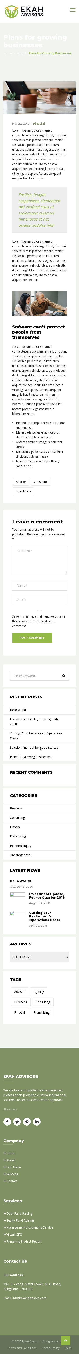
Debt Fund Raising (19, 1213)
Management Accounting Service (29, 1227)
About (10, 1160)
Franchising (23, 491)
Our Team (13, 1167)
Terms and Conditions (22, 1348)
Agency (39, 991)
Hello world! (18, 710)
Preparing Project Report (24, 1241)
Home (7, 53)
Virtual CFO (14, 1234)
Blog (20, 53)
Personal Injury (20, 846)
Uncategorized (20, 855)
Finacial (39, 123)
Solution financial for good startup (34, 747)
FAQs (68, 1348)
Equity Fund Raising (20, 1220)
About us (10, 1109)
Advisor (21, 482)
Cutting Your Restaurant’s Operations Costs (36, 735)
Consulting (17, 817)
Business (16, 808)
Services (12, 1174)
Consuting (40, 482)
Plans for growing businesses (30, 757)
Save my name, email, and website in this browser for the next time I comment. (38, 621)
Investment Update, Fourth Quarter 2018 (35, 721)
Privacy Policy (51, 1348)
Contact (12, 1181)
